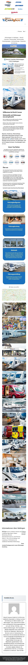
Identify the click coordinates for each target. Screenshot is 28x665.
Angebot (21, 657)
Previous (20, 31)
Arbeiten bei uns (20, 660)
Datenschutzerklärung (12, 660)
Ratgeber (23, 658)
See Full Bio (20, 650)
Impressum (8, 658)
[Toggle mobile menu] (25, 24)
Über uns (14, 658)
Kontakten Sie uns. (9, 597)
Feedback (19, 658)
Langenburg (4, 540)
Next (24, 31)
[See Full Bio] (24, 650)
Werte (11, 658)
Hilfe (6, 660)
